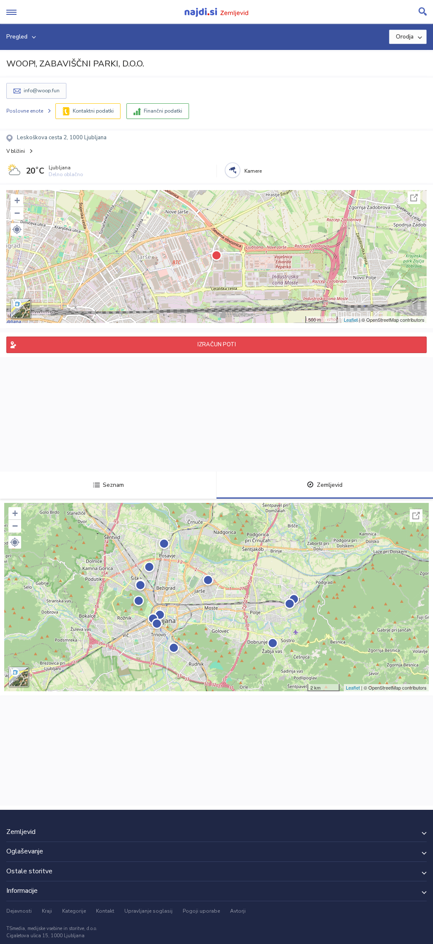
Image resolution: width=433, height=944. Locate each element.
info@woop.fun (42, 90)
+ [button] (17, 200)
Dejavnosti (19, 911)
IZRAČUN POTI (216, 344)
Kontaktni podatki (93, 111)
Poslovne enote (24, 111)
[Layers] (20, 308)
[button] (17, 229)
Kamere (253, 171)
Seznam (113, 485)
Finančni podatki (163, 111)
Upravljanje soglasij (148, 911)
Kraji (47, 911)
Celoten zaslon (414, 197)
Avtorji (238, 911)
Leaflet (351, 319)
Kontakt (105, 911)
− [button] (17, 213)
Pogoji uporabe (201, 911)
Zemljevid (330, 485)
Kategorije (74, 911)
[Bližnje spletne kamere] (232, 170)
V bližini (15, 151)
